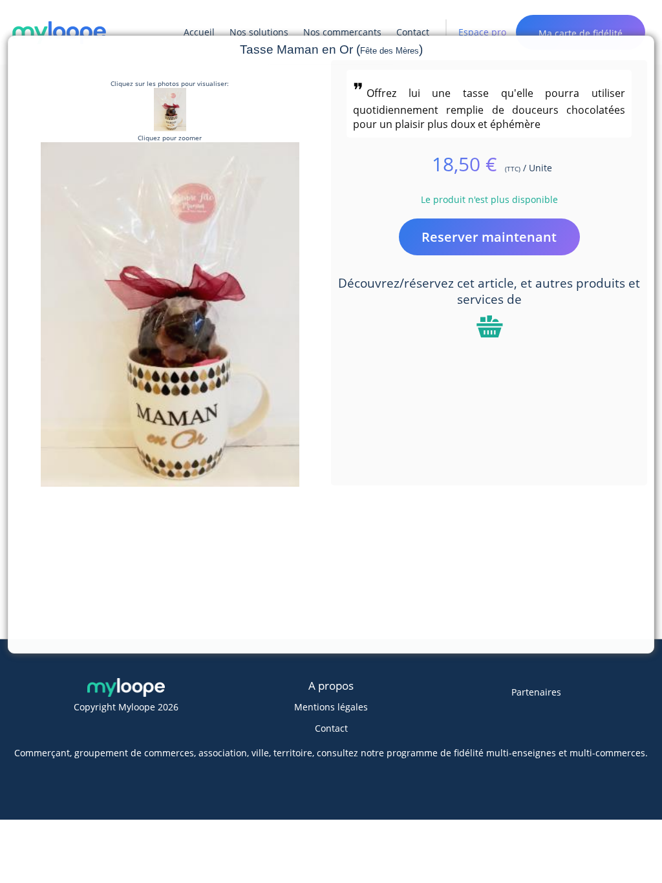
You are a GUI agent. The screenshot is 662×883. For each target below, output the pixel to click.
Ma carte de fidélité (581, 33)
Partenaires (536, 692)
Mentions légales (331, 707)
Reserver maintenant (489, 237)
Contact (331, 728)
